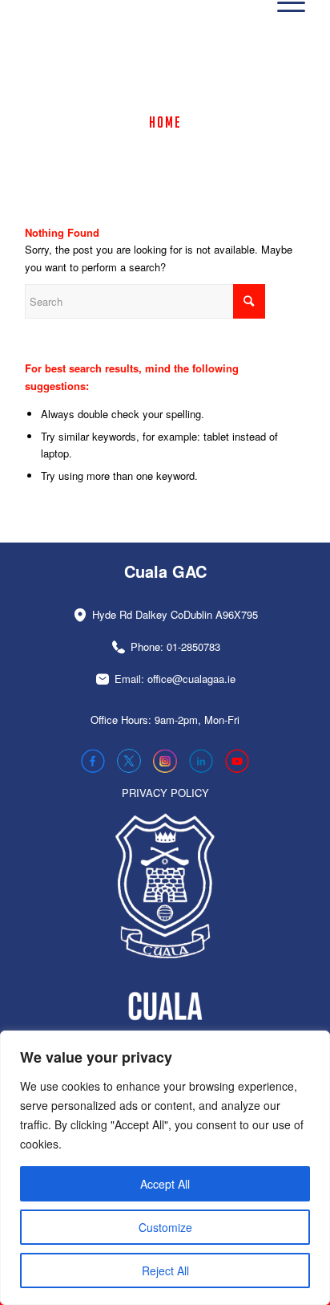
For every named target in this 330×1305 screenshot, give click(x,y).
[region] (165, 1168)
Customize (165, 1227)
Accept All (165, 1184)
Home (165, 122)
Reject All (165, 1270)
